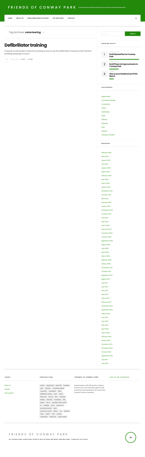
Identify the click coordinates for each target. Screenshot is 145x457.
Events (103, 108)
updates (59, 414)
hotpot (42, 402)
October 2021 (106, 195)
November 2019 (107, 210)
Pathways (104, 123)
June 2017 (104, 287)
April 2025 (105, 156)
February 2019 (106, 229)
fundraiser (49, 399)
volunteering (43, 416)
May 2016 (104, 325)
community (43, 391)
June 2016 (104, 321)
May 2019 (104, 221)
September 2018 (107, 241)
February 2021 (106, 202)
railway (55, 411)
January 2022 (105, 187)
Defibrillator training (25, 45)
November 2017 (107, 267)
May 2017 (104, 290)
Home (10, 18)
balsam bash (50, 385)
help (64, 399)
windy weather (62, 416)
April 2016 (105, 329)
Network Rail (59, 405)
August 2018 (105, 244)
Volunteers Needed (107, 135)
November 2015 (107, 348)
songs (42, 414)
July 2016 (104, 317)
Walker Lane (53, 416)
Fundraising (105, 112)
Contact (71, 18)
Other (30, 59)
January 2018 (105, 264)
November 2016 (107, 306)
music (52, 405)
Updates (104, 131)
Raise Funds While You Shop (38, 18)
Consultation (114, 52)
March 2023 (105, 172)
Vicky (23, 59)
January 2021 (105, 206)
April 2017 (105, 294)
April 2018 (105, 252)
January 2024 (105, 168)
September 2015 (107, 356)
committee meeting (58, 388)
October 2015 (106, 352)
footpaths (62, 397)
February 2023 (106, 175)
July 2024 (104, 164)
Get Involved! (58, 18)
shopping (66, 411)
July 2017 (104, 283)
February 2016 (106, 336)
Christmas (48, 388)
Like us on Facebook (120, 377)
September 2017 (107, 275)
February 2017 (106, 302)
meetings (46, 405)
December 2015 (106, 344)
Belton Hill (58, 385)
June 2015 (104, 363)
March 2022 (105, 183)
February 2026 (106, 152)
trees (103, 127)
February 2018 (106, 260)
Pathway (104, 119)
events (61, 394)
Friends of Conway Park (42, 7)
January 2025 (105, 160)
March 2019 (105, 225)
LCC (41, 405)
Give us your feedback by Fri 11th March (123, 75)
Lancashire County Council (59, 402)
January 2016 (105, 340)
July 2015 (104, 359)
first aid (51, 397)
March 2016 (105, 333)
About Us (19, 18)
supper (48, 414)
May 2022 (104, 179)
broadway (66, 385)
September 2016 (107, 310)
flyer (56, 397)
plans (55, 408)
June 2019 (104, 218)
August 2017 (105, 279)
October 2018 (106, 237)
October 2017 (106, 271)
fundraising (57, 399)
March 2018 (105, 256)
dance (59, 391)
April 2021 (105, 198)
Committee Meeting (108, 100)
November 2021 (107, 191)
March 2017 (105, 298)
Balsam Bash (105, 96)
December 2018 (106, 233)
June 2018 (104, 248)
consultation (52, 391)
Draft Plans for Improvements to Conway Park (123, 65)
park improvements (46, 408)
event (55, 394)
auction (42, 385)
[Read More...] (7, 59)
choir (41, 388)
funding (42, 399)
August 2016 (105, 313)
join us (48, 402)
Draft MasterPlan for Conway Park (122, 55)
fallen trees (43, 397)
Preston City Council (45, 411)
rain (61, 411)
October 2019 (106, 214)
